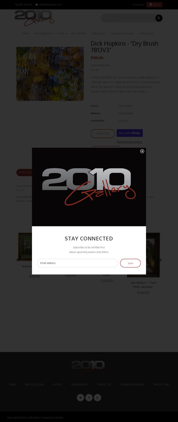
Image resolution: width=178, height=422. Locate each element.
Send (130, 263)
